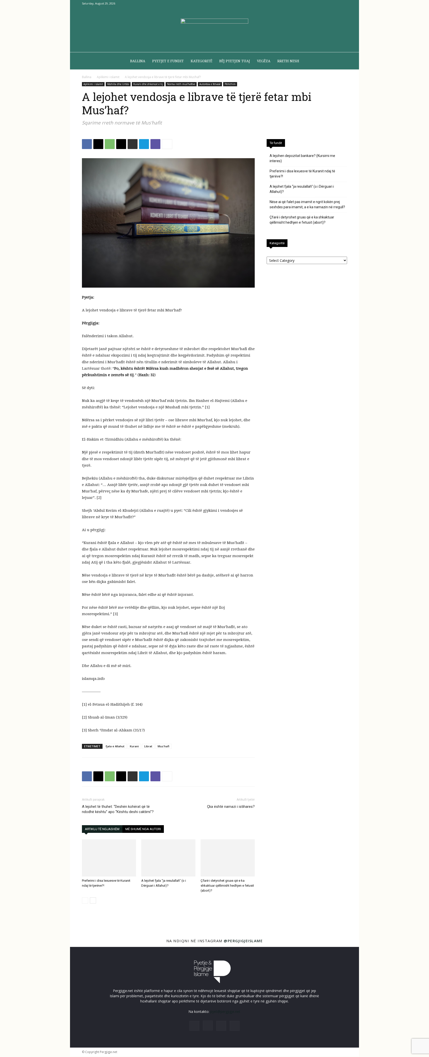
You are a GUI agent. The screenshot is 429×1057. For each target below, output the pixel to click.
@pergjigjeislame (243, 940)
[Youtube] (343, 3)
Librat (148, 746)
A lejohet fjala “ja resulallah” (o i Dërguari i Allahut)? (302, 189)
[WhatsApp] (110, 144)
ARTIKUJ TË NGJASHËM (102, 829)
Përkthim (230, 84)
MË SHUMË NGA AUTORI (143, 829)
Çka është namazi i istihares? (231, 806)
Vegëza (263, 61)
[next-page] (93, 900)
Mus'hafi (163, 746)
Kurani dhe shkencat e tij (148, 84)
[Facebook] (318, 3)
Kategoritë (201, 61)
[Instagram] (327, 3)
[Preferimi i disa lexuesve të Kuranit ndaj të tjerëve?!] (109, 857)
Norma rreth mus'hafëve (181, 84)
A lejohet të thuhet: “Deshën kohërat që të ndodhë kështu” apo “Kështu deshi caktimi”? (118, 809)
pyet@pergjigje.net (225, 1011)
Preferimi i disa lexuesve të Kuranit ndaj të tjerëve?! (302, 173)
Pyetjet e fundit (168, 61)
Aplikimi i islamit (108, 77)
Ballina (137, 61)
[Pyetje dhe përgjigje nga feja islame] (214, 30)
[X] (335, 3)
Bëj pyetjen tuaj (234, 61)
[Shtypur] (133, 144)
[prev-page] (85, 900)
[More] (167, 144)
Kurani (134, 746)
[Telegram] (144, 144)
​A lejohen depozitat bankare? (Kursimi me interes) (302, 158)
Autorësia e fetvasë (209, 84)
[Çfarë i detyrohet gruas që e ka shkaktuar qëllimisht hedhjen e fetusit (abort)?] (228, 857)
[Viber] (155, 144)
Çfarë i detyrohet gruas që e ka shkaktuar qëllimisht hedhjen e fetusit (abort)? (227, 885)
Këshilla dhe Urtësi (118, 84)
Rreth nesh (288, 61)
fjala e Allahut (115, 746)
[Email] (121, 144)
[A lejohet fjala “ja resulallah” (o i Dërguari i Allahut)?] (168, 857)
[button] (341, 61)
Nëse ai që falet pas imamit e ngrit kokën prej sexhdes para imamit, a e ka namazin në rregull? (307, 204)
